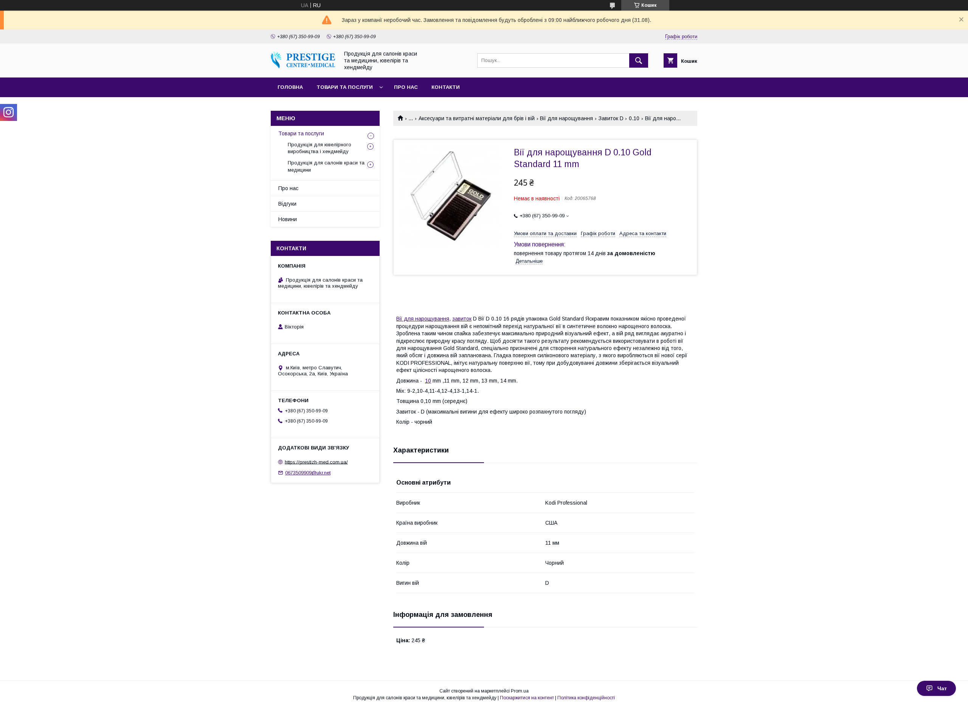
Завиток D (611, 118)
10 (428, 381)
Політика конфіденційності (586, 697)
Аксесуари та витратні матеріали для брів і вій (477, 118)
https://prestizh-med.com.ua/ (316, 462)
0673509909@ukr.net (307, 473)
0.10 (634, 118)
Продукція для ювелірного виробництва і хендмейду (319, 148)
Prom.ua (520, 691)
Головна (290, 87)
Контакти (445, 87)
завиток (462, 319)
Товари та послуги (344, 87)
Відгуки (287, 204)
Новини (287, 219)
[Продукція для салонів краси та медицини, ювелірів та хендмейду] (303, 67)
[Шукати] (638, 60)
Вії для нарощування (566, 118)
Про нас (406, 87)
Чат (942, 688)
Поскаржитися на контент (527, 697)
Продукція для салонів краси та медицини (326, 166)
